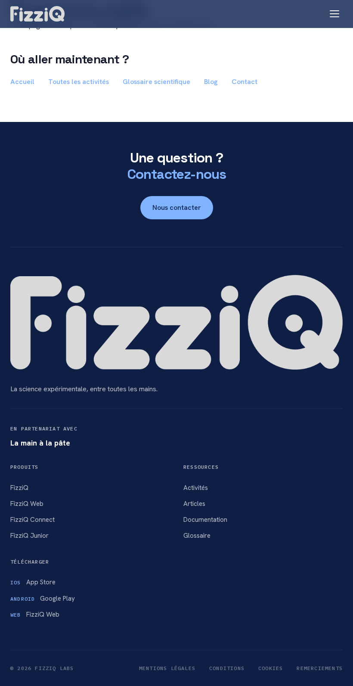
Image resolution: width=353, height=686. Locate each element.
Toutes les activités (78, 81)
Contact (244, 81)
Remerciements (320, 668)
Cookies (270, 668)
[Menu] (334, 14)
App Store (33, 582)
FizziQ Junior (29, 535)
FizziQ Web (26, 503)
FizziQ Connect (32, 519)
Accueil (22, 81)
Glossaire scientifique (156, 81)
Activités (195, 487)
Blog (211, 81)
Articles (194, 503)
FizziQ (19, 487)
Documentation (205, 519)
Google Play (42, 598)
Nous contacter (176, 207)
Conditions (227, 668)
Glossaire (197, 535)
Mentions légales (167, 668)
